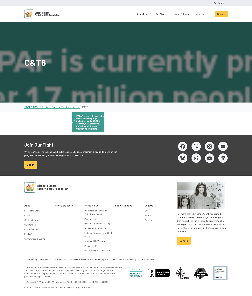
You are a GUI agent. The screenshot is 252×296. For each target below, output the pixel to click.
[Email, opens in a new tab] (223, 146)
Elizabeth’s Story (32, 210)
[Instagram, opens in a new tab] (209, 146)
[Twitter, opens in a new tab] (196, 146)
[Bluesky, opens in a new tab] (182, 158)
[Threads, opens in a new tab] (196, 158)
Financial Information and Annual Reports (89, 259)
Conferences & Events (34, 239)
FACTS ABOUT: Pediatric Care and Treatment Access (52, 107)
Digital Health (90, 246)
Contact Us (60, 259)
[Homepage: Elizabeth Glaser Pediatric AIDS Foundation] (34, 14)
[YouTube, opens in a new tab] (209, 158)
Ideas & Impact (123, 205)
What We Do (91, 205)
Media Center (30, 234)
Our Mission (29, 215)
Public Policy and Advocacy (97, 250)
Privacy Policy (147, 259)
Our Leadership (31, 220)
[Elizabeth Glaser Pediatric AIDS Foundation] (46, 187)
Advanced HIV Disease (94, 241)
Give (147, 210)
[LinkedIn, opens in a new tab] (223, 158)
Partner (148, 215)
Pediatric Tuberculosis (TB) (97, 223)
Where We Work (63, 205)
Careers (148, 220)
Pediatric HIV (90, 219)
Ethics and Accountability (124, 259)
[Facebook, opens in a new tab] (182, 146)
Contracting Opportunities (39, 259)
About (28, 205)
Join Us (149, 205)
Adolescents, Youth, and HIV (97, 228)
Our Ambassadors (32, 229)
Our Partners (30, 224)
